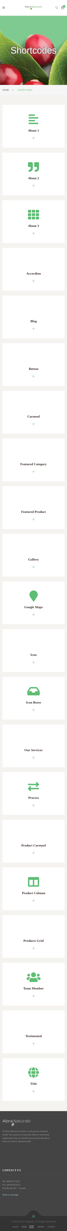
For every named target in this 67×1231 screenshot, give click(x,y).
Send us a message (10, 1194)
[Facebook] (3, 1148)
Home (5, 90)
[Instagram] (9, 1148)
